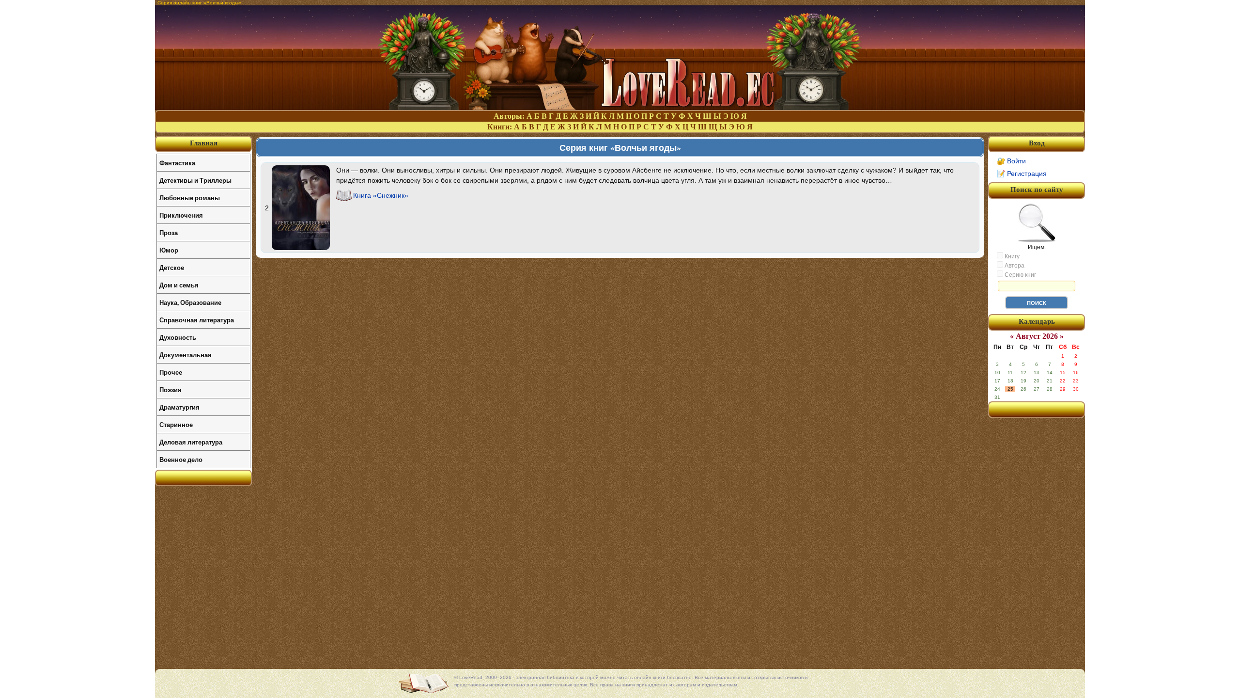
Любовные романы (189, 197)
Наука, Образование (190, 302)
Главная (203, 143)
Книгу (1011, 256)
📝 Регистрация (1022, 173)
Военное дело (180, 459)
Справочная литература (196, 319)
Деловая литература (190, 441)
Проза (168, 232)
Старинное (176, 424)
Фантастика (177, 162)
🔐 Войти (1011, 161)
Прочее (170, 372)
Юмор (168, 249)
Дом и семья (179, 284)
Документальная (185, 354)
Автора (1013, 265)
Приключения (181, 215)
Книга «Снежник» (380, 195)
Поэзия (170, 389)
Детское (171, 267)
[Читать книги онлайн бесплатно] (620, 107)
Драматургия (179, 407)
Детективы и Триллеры (195, 180)
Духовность (177, 337)
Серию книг (1019, 274)
